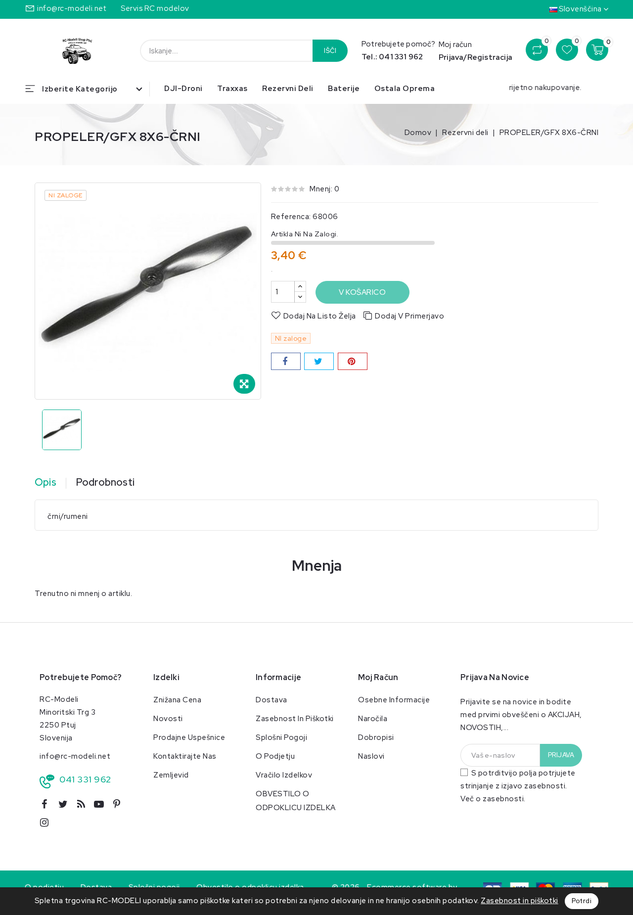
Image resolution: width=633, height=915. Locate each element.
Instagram (48, 824)
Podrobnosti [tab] (105, 482)
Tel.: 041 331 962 (392, 57)
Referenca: (291, 217)
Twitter (66, 806)
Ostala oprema (404, 88)
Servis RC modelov (155, 8)
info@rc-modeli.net (71, 8)
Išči (330, 50)
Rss (84, 806)
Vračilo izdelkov (284, 775)
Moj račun (378, 677)
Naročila (372, 719)
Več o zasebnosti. (493, 799)
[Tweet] (319, 361)
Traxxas (232, 88)
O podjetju (275, 756)
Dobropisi (376, 737)
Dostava (271, 700)
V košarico (362, 292)
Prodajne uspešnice (189, 737)
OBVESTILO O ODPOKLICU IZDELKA (296, 801)
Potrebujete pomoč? (81, 677)
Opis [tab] (45, 482)
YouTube (102, 806)
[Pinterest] (352, 361)
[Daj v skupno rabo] (285, 361)
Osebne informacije (394, 700)
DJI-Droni (183, 88)
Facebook (48, 806)
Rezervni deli (288, 88)
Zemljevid (171, 775)
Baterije (344, 88)
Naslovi (371, 756)
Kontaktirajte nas (185, 756)
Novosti (168, 719)
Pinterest (121, 806)
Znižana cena (177, 700)
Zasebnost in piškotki (295, 719)
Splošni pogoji (281, 737)
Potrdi (581, 901)
